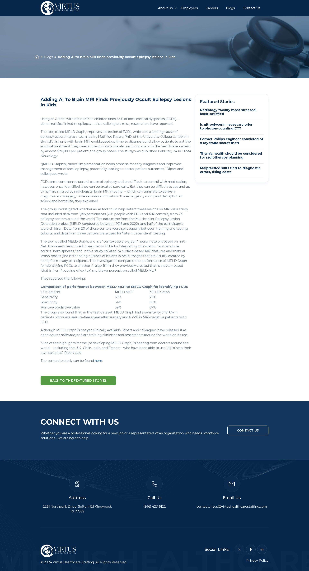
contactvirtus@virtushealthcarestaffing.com (232, 506)
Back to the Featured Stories (78, 380)
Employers (189, 8)
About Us (165, 8)
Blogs (230, 8)
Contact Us (251, 8)
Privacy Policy (257, 560)
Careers (212, 8)
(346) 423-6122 (154, 506)
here (98, 361)
